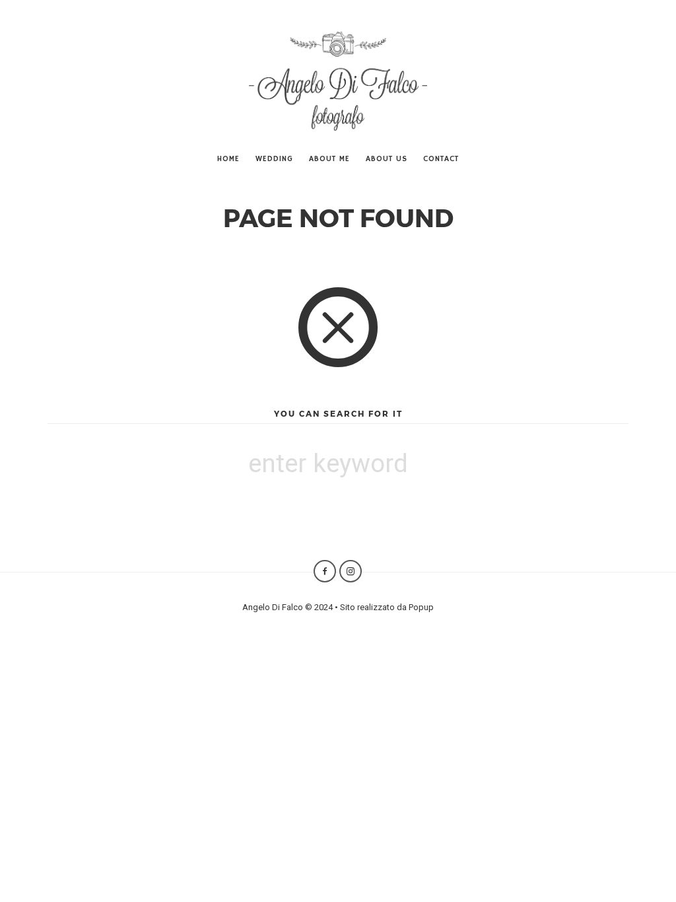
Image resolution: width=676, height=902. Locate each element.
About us (386, 159)
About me (329, 159)
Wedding (274, 159)
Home (228, 159)
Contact (441, 159)
